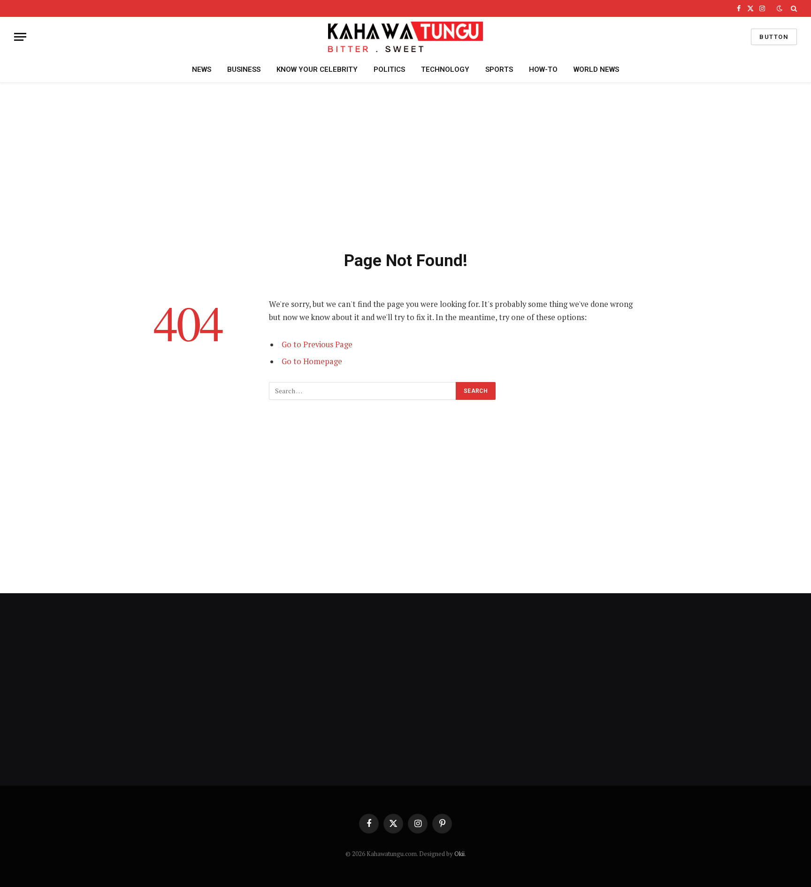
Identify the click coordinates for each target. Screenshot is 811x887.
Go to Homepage (312, 361)
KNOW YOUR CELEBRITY (317, 69)
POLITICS (389, 69)
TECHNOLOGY (445, 69)
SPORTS (499, 69)
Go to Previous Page (317, 344)
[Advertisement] (405, 164)
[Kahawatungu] (405, 37)
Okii (459, 853)
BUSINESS (243, 69)
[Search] (793, 8)
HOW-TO (543, 69)
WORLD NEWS (596, 69)
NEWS (201, 69)
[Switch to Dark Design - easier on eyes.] (779, 8)
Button (773, 36)
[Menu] (20, 36)
